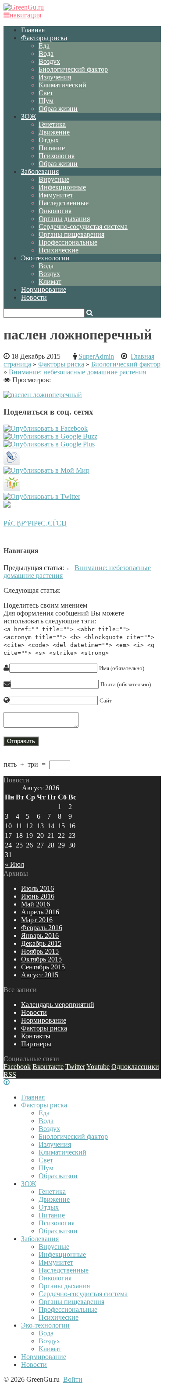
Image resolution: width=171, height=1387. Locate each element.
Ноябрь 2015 (40, 951)
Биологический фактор (73, 69)
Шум (46, 100)
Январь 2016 (40, 935)
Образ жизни (58, 108)
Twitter (75, 1066)
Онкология (55, 210)
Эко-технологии (45, 258)
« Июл (14, 864)
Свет (46, 93)
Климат (50, 281)
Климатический (62, 85)
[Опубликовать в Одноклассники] (12, 488)
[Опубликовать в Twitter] (42, 496)
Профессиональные (68, 242)
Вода (46, 53)
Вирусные (54, 179)
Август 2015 (39, 975)
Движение (54, 132)
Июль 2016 (37, 888)
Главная (33, 30)
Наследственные (64, 203)
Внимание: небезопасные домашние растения (77, 372)
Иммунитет (56, 195)
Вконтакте (48, 1066)
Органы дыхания (64, 218)
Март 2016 (37, 920)
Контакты (35, 1036)
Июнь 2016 (37, 896)
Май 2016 (35, 904)
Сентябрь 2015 (43, 967)
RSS (10, 1074)
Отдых (49, 140)
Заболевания (40, 171)
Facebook (17, 1066)
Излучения (55, 77)
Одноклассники (135, 1066)
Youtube (98, 1066)
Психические (58, 250)
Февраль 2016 (41, 927)
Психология (57, 155)
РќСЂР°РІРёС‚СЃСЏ (35, 523)
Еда (44, 45)
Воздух (49, 61)
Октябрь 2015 (41, 959)
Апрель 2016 (40, 912)
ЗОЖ (28, 116)
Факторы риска (44, 38)
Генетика (52, 124)
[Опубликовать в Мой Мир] (46, 470)
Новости (34, 297)
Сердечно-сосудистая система (83, 226)
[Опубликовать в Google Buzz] (50, 436)
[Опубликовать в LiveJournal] (12, 462)
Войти (72, 1379)
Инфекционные (62, 187)
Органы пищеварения (71, 234)
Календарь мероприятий (57, 1004)
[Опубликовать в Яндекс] (7, 505)
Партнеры (36, 1044)
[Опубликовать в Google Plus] (49, 444)
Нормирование (43, 289)
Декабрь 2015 (41, 943)
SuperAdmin (96, 356)
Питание (52, 148)
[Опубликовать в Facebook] (46, 428)
